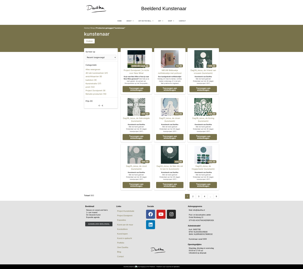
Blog (119, 252)
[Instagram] (171, 214)
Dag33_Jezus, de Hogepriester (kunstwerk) (203, 167)
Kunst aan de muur (125, 225)
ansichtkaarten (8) (94, 76)
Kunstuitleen (122, 229)
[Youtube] (160, 214)
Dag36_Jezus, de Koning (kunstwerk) (203, 119)
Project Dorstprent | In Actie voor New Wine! (136, 71)
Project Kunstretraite (125, 211)
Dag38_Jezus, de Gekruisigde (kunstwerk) (136, 119)
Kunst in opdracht (124, 238)
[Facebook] (150, 214)
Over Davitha (122, 247)
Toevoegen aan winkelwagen (136, 89)
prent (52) (90, 87)
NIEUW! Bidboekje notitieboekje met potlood (169, 71)
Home (119, 21)
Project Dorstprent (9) (95, 90)
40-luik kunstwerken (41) (97, 73)
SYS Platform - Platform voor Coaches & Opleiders (163, 266)
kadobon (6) (91, 80)
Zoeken (89, 41)
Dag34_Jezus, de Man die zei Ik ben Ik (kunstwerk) (170, 167)
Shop (170, 21)
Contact (182, 21)
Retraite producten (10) (96, 94)
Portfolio (120, 243)
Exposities (121, 220)
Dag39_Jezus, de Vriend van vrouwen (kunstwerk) (203, 71)
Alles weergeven (93, 69)
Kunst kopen (122, 234)
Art (159, 21)
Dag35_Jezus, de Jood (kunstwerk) (136, 167)
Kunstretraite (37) (93, 83)
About (128, 21)
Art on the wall (144, 21)
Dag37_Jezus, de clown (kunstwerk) (169, 119)
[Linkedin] (150, 224)
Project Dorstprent (124, 216)
